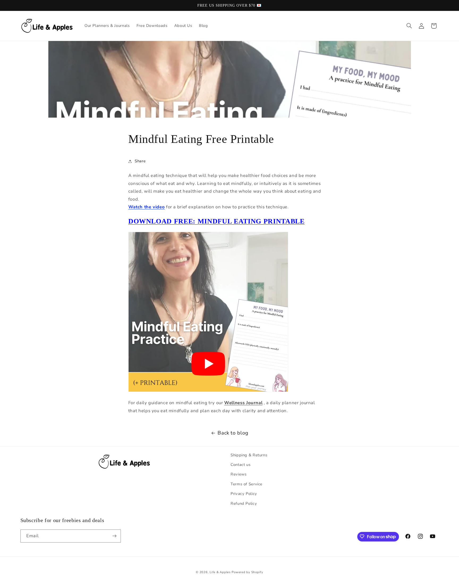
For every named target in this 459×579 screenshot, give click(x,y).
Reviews (238, 474)
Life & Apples (220, 572)
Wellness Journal (243, 403)
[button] (409, 26)
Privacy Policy (244, 494)
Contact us (240, 464)
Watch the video (146, 207)
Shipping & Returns (249, 455)
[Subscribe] (114, 535)
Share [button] (140, 161)
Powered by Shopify (247, 572)
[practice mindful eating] (208, 390)
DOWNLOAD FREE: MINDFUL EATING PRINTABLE (216, 221)
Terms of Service (246, 484)
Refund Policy (244, 503)
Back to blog (233, 432)
